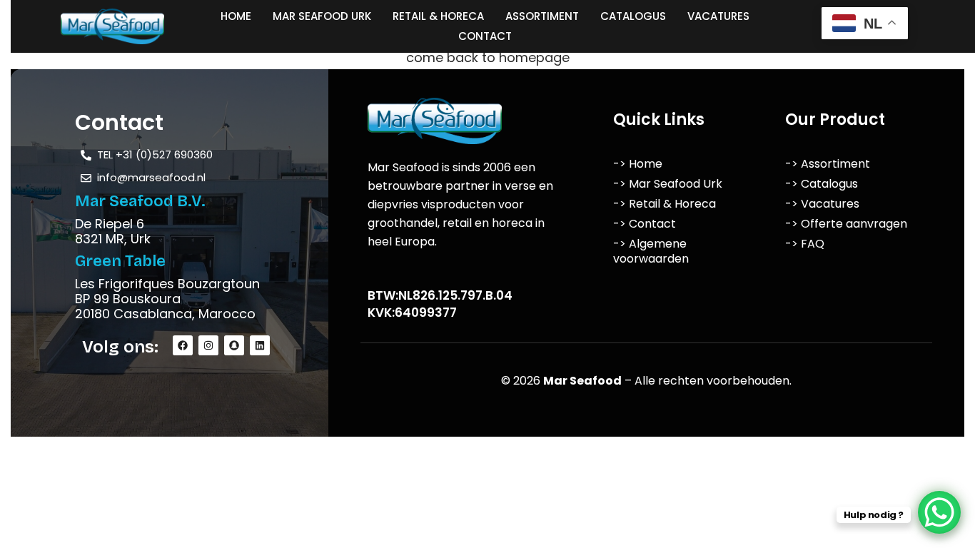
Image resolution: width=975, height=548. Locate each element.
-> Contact (644, 223)
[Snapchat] (234, 345)
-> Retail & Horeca (664, 204)
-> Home (637, 164)
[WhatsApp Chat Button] (939, 512)
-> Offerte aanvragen (846, 223)
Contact (485, 36)
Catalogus (633, 16)
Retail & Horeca (438, 16)
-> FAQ (804, 243)
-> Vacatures (822, 204)
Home (236, 16)
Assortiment (542, 16)
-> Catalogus (821, 184)
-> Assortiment (827, 164)
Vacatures (718, 16)
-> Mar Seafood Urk (667, 184)
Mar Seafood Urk (322, 16)
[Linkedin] (260, 345)
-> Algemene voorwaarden (651, 251)
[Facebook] (183, 345)
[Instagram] (208, 345)
